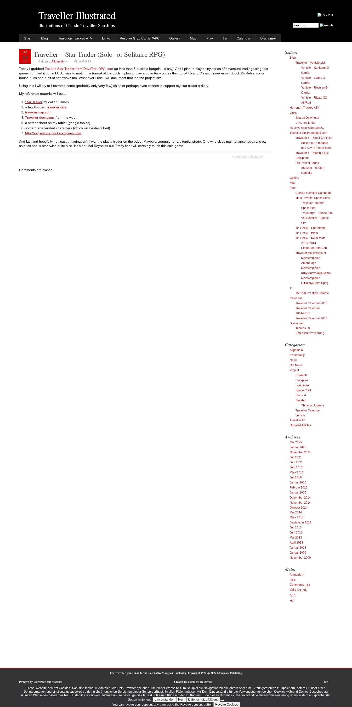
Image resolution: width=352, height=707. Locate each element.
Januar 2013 (298, 547)
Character (301, 375)
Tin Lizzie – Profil (306, 233)
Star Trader (33, 102)
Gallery (174, 38)
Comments (300, 584)
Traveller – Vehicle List (310, 62)
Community (297, 355)
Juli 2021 (296, 457)
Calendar (243, 38)
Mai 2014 (296, 512)
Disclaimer (268, 38)
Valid (298, 589)
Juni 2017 (296, 467)
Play (209, 38)
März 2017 (297, 472)
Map (193, 38)
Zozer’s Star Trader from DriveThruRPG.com (79, 69)
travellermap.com (38, 112)
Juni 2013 (296, 532)
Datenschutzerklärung (309, 333)
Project (294, 370)
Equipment (302, 385)
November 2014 (300, 502)
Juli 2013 (296, 527)
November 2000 (300, 557)
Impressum (302, 328)
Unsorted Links (305, 122)
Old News (296, 365)
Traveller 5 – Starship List (312, 153)
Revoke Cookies (226, 704)
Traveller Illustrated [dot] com (308, 133)
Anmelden (296, 574)
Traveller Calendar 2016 (311, 318)
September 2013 (301, 522)
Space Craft (303, 390)
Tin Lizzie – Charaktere (310, 228)
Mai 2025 (296, 442)
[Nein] (222, 700)
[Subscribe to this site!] (325, 15)
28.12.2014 (308, 243)
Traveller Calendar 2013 (311, 303)
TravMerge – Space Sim (317, 213)
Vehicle (300, 415)
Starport (300, 395)
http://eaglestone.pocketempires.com (53, 133)
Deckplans (302, 158)
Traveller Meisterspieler (310, 253)
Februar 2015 (298, 487)
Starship (300, 400)
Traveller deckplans (40, 117)
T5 (225, 38)
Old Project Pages (307, 163)
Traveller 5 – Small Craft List (313, 138)
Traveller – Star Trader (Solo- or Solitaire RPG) (99, 54)
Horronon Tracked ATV (75, 38)
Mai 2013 (296, 537)
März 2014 (297, 517)
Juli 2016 (296, 477)
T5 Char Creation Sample (312, 293)
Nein (181, 699)
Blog (44, 38)
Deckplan (301, 380)
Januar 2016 (298, 482)
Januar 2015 (298, 492)
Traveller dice (56, 107)
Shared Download (307, 117)
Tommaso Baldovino (200, 682)
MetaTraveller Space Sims (312, 198)
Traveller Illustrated (77, 15)
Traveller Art (297, 420)
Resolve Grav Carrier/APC (139, 38)
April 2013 (296, 542)
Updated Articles (300, 425)
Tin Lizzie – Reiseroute (310, 238)
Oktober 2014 (298, 507)
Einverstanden (164, 699)
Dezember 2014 (300, 497)
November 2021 (300, 452)
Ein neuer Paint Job (314, 248)
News (293, 360)
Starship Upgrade (312, 405)
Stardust (57, 682)
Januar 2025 (298, 447)
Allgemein (58, 61)
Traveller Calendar (307, 410)
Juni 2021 (296, 462)
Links (106, 38)
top (326, 682)
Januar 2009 (298, 552)
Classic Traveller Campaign (313, 193)
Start (27, 38)
